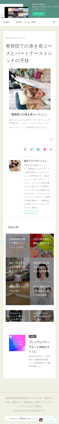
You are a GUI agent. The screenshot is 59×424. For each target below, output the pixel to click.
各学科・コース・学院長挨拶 (25, 22)
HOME (6, 22)
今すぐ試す (39, 14)
